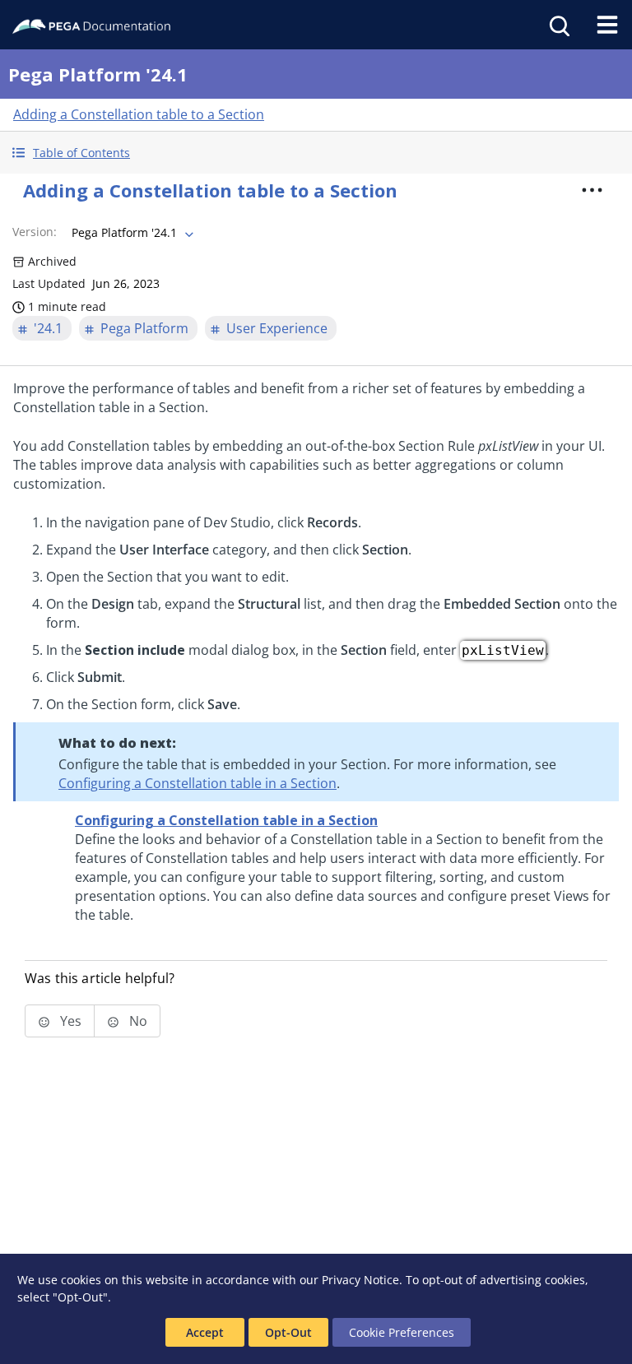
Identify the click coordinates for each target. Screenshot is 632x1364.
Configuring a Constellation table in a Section (197, 783)
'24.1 (48, 328)
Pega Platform (144, 328)
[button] (316, 153)
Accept (205, 1332)
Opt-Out (288, 1332)
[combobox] (131, 233)
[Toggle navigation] (607, 24)
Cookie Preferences (401, 1332)
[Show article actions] (592, 190)
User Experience (277, 328)
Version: (34, 231)
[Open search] (557, 24)
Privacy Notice (360, 1279)
